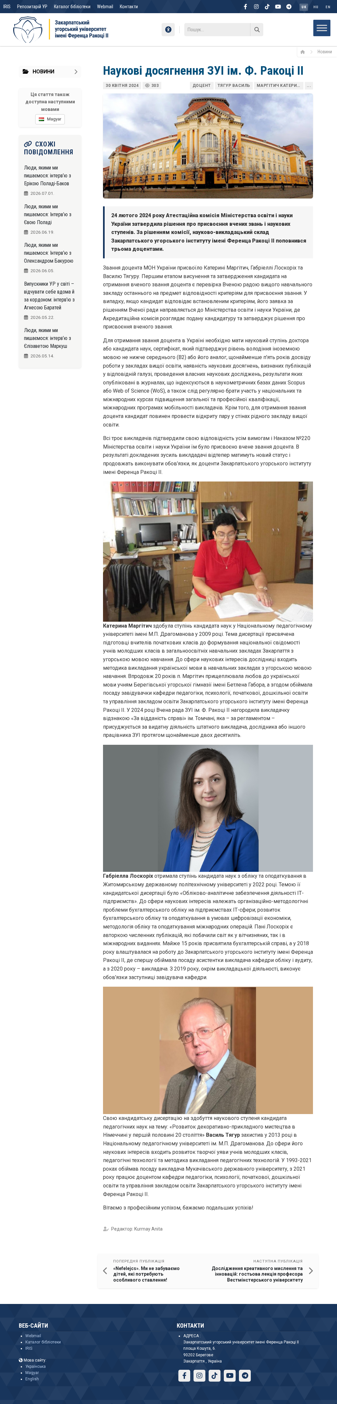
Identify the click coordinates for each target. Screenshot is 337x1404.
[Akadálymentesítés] (168, 29)
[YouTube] (278, 6)
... (309, 85)
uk (303, 7)
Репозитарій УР (32, 6)
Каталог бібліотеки (72, 6)
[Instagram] (256, 6)
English (32, 1379)
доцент (202, 85)
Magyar (32, 1372)
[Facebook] (245, 6)
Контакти (129, 6)
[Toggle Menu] (322, 28)
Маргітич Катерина (280, 85)
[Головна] (305, 51)
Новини (325, 51)
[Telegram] (289, 6)
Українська (35, 1366)
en (327, 7)
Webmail (105, 6)
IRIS (7, 6)
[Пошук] (256, 29)
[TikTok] (267, 6)
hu (315, 7)
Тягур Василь (234, 85)
